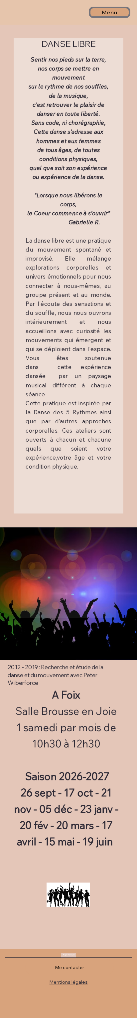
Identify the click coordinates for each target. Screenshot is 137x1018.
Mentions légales (69, 982)
